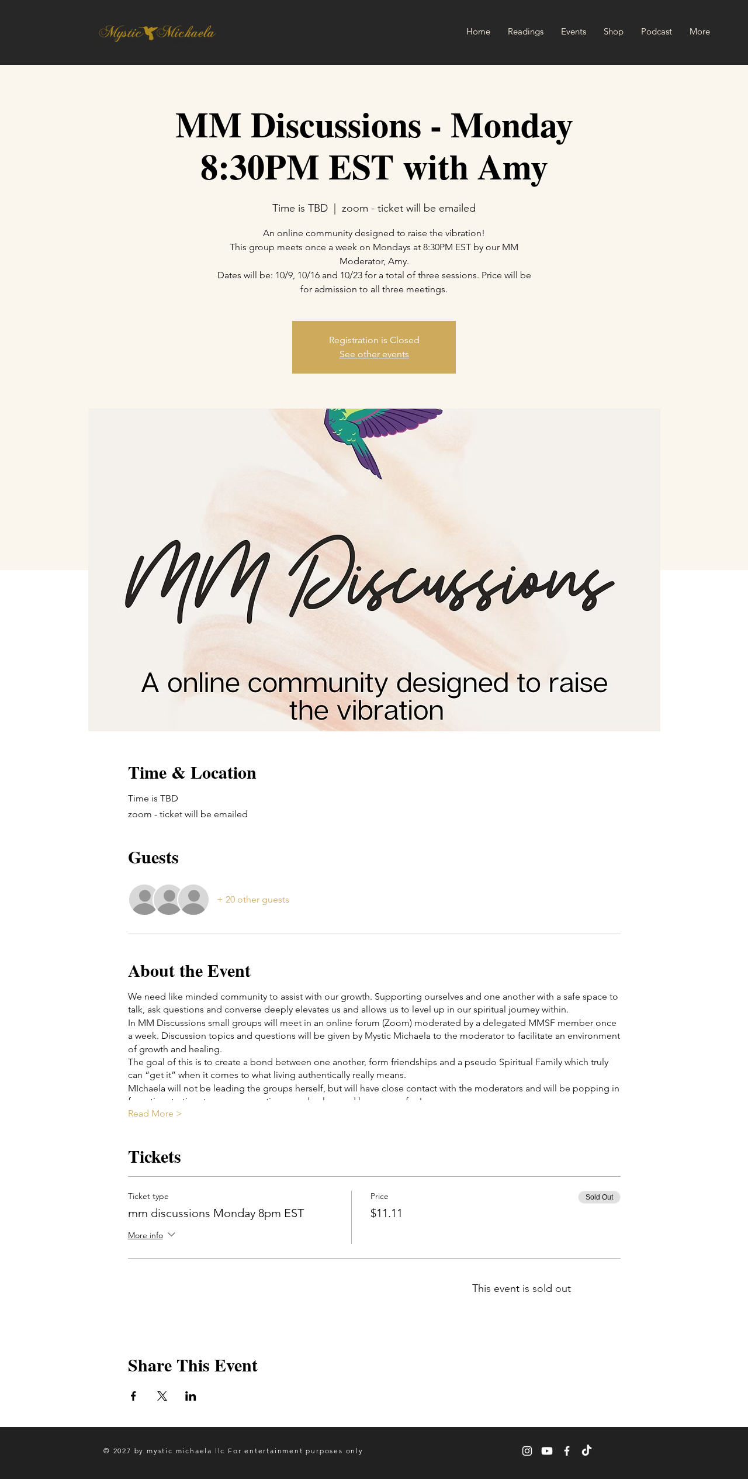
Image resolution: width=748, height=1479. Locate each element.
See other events (374, 354)
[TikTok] (586, 1451)
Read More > (155, 1113)
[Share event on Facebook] (133, 1396)
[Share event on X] (162, 1396)
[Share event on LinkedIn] (190, 1396)
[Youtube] (547, 1451)
